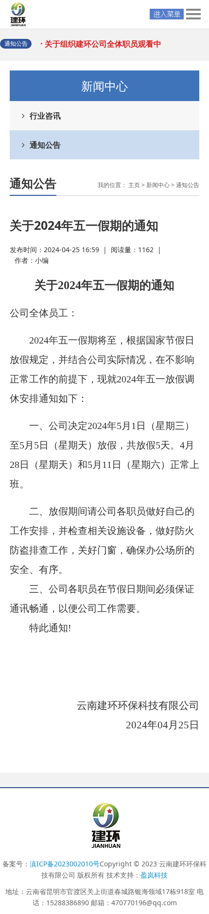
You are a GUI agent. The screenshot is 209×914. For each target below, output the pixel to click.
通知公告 (45, 144)
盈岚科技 (154, 875)
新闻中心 (158, 185)
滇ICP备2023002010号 (65, 863)
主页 (134, 185)
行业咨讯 (45, 115)
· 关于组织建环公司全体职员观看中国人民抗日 (104, 48)
